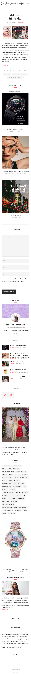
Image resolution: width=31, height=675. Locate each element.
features (13, 347)
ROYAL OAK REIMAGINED (18, 345)
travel (12, 363)
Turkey (4, 513)
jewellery (21, 22)
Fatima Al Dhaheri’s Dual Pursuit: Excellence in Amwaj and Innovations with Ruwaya (19, 355)
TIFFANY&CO (17, 510)
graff (22, 483)
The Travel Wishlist (16, 362)
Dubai (18, 480)
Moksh (4, 498)
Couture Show (7, 477)
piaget (14, 498)
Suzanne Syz (22, 507)
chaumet (24, 74)
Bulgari (23, 471)
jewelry (18, 492)
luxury (11, 495)
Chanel (11, 474)
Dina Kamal (11, 480)
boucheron (6, 471)
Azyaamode (7, 74)
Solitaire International (9, 507)
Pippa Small (21, 498)
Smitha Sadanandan (13, 3)
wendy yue (11, 513)
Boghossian (16, 468)
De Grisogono (24, 477)
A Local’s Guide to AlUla (17, 377)
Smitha (15, 22)
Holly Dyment (17, 486)
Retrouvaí (14, 501)
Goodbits (17, 669)
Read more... (5, 65)
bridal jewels (16, 74)
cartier (4, 474)
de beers (15, 477)
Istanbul (5, 489)
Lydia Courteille (20, 495)
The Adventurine (7, 510)
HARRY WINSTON (7, 486)
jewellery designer (8, 492)
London (4, 495)
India (24, 486)
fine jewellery (6, 483)
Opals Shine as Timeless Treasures (18, 370)
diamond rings (11, 77)
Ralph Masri (6, 501)
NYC (9, 498)
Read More (5, 609)
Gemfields (16, 483)
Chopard (24, 474)
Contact (15, 654)
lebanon (25, 492)
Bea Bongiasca (6, 468)
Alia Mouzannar (7, 465)
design (4, 480)
